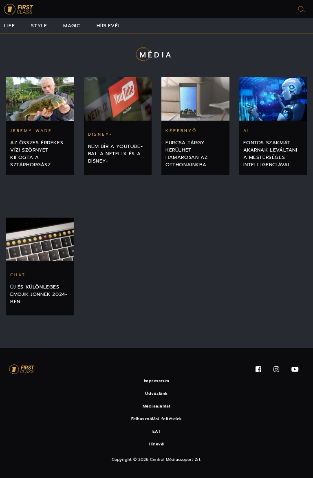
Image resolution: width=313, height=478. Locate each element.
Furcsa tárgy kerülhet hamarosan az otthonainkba (186, 153)
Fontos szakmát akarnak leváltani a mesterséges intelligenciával (270, 153)
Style (39, 25)
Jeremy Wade (31, 131)
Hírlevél (109, 25)
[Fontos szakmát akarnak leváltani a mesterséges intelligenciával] (273, 99)
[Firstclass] (18, 9)
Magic (71, 25)
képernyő (181, 131)
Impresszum (157, 381)
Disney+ (100, 134)
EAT (156, 431)
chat (18, 275)
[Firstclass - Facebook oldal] (258, 369)
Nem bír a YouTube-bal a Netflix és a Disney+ (115, 154)
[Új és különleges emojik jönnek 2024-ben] (40, 239)
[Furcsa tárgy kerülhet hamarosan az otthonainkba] (195, 99)
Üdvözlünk (156, 393)
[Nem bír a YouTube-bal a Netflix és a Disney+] (118, 99)
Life (9, 25)
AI (246, 131)
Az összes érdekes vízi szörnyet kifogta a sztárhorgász (36, 153)
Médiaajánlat (157, 406)
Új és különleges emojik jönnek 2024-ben (38, 294)
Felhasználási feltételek (156, 419)
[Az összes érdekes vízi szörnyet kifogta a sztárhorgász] (40, 99)
